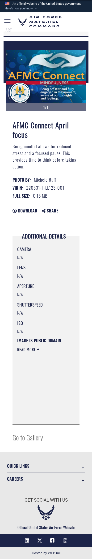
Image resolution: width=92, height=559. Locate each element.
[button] (21, 8)
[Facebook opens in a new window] (52, 540)
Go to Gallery (28, 437)
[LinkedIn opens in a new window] (26, 540)
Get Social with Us (46, 500)
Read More (27, 349)
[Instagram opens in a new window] (65, 540)
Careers (15, 478)
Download (27, 211)
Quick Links (18, 465)
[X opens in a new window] (39, 540)
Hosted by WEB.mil (46, 553)
